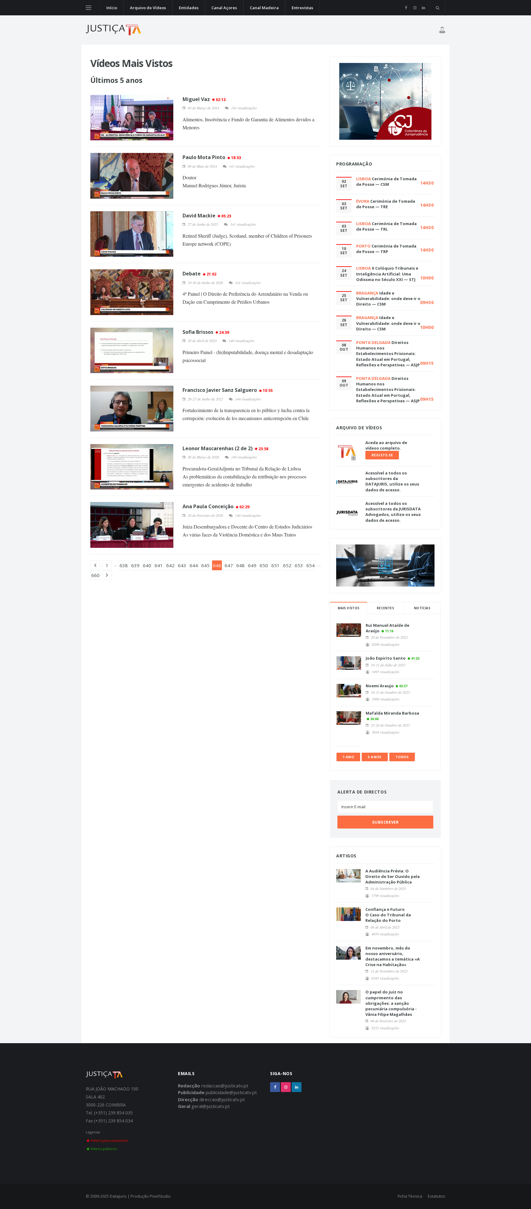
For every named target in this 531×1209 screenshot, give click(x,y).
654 (310, 565)
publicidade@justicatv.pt (231, 1092)
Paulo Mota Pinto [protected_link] (212, 157)
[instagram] (415, 8)
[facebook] (406, 8)
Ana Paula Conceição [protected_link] (216, 506)
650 (264, 565)
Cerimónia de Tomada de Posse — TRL (386, 226)
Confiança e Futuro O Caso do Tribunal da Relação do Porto (388, 915)
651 (275, 565)
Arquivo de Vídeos (148, 7)
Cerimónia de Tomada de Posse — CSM (386, 181)
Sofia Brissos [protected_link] (206, 332)
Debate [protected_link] (199, 273)
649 (252, 565)
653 (299, 565)
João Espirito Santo (386, 658)
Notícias (422, 608)
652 (287, 565)
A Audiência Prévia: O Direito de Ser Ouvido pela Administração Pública (392, 876)
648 (240, 565)
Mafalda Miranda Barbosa (392, 713)
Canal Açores (224, 7)
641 (159, 565)
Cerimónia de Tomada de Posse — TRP (386, 248)
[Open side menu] (88, 8)
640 (147, 565)
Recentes (385, 608)
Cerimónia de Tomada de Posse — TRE (385, 203)
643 (182, 565)
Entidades (189, 7)
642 (170, 565)
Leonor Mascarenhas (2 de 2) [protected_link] (225, 448)
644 (194, 565)
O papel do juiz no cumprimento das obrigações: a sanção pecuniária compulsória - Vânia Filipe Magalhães (391, 1003)
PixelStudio (160, 1196)
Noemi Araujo (380, 685)
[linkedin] (423, 8)
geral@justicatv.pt (210, 1106)
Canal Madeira (264, 7)
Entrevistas (302, 7)
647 (229, 565)
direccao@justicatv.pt (222, 1099)
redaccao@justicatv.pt (224, 1085)
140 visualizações (241, 340)
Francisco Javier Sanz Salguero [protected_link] (228, 390)
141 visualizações (244, 107)
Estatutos (436, 1196)
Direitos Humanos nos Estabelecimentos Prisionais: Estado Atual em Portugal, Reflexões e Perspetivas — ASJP (388, 354)
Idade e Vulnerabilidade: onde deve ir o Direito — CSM (388, 298)
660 (95, 575)
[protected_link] (131, 118)
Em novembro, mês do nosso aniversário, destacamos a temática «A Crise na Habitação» (392, 956)
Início (111, 7)
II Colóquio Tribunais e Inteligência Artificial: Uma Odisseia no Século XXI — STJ (387, 273)
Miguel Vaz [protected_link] (204, 99)
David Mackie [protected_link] (207, 215)
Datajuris (118, 1196)
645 (205, 565)
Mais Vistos (348, 608)
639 (135, 565)
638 (124, 565)
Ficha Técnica (410, 1196)
